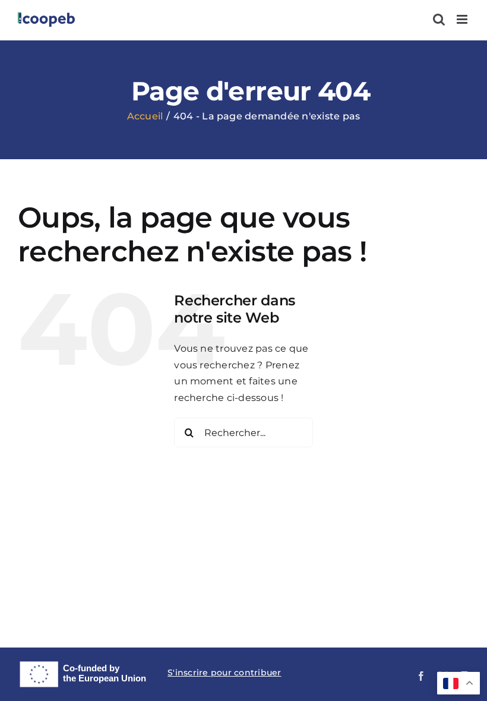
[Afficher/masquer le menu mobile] (463, 19)
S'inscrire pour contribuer (224, 672)
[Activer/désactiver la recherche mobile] (439, 19)
